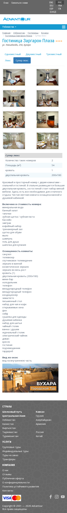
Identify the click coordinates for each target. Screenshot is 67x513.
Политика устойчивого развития (20, 486)
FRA (60, 5)
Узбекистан (19, 32)
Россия (40, 432)
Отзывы (6, 474)
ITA (59, 9)
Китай (39, 436)
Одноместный (13, 54)
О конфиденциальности (16, 482)
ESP (51, 9)
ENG (51, 2)
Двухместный (33, 54)
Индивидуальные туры (15, 451)
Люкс (8, 60)
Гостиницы (33, 32)
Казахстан (8, 423)
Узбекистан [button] (8, 26)
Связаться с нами (19, 3)
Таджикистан (9, 432)
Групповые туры (11, 447)
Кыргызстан (9, 427)
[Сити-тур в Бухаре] (30, 379)
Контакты (7, 490)
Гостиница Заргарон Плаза (18, 35)
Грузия (40, 415)
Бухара (44, 32)
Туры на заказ (10, 455)
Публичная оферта (13, 478)
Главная (6, 32)
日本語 (53, 12)
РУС (60, 2)
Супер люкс (22, 60)
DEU (51, 5)
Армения (41, 423)
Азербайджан (43, 419)
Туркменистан (10, 436)
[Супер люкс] (16, 77)
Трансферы (8, 459)
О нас (6, 3)
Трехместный (54, 54)
